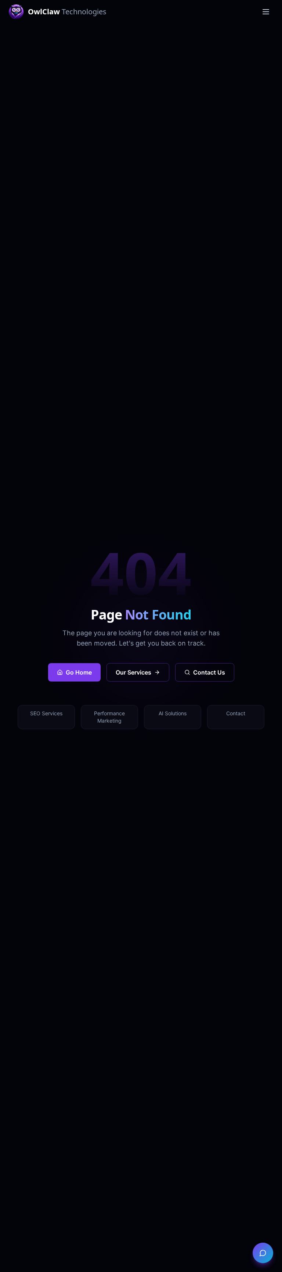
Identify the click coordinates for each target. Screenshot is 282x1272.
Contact (235, 713)
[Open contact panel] (263, 1253)
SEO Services (46, 713)
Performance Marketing (109, 717)
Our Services (133, 672)
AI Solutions (173, 713)
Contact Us (209, 672)
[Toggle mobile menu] (265, 11)
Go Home (79, 672)
